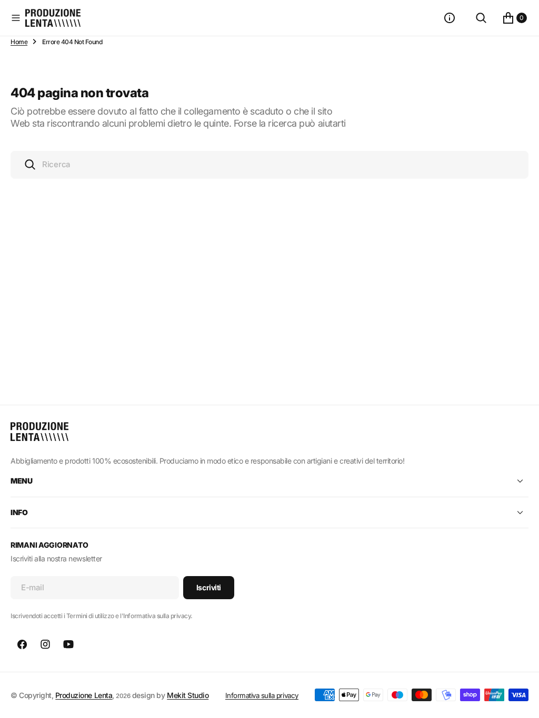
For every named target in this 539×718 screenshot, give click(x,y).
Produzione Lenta (83, 695)
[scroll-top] (521, 700)
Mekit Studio (187, 695)
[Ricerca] (481, 17)
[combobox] (269, 165)
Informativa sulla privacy (261, 695)
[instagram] (45, 644)
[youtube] (68, 644)
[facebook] (22, 644)
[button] (16, 18)
